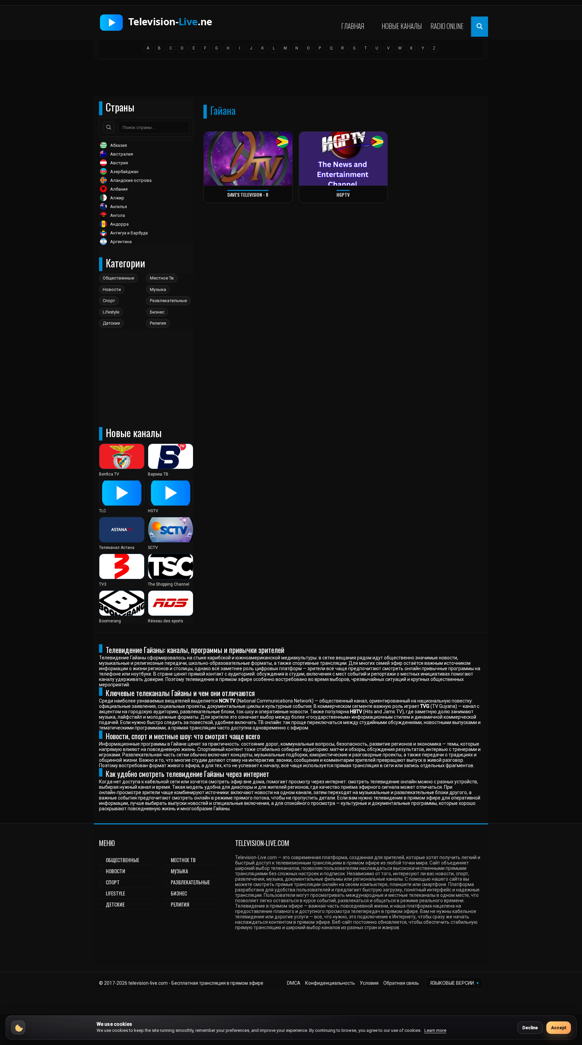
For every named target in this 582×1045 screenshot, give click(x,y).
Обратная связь (401, 983)
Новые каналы (402, 26)
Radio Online (446, 26)
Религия (158, 323)
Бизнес (157, 312)
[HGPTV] (343, 159)
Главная (352, 26)
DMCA (293, 983)
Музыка (158, 289)
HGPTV (343, 194)
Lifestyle (111, 312)
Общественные (118, 278)
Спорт (109, 300)
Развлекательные (168, 300)
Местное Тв (162, 278)
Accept (558, 1027)
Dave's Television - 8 (247, 194)
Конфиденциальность (330, 983)
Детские (111, 323)
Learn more (435, 1030)
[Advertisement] (291, 80)
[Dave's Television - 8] (248, 159)
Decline (530, 1027)
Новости (112, 289)
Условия (369, 983)
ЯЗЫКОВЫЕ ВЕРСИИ (454, 983)
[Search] (109, 127)
